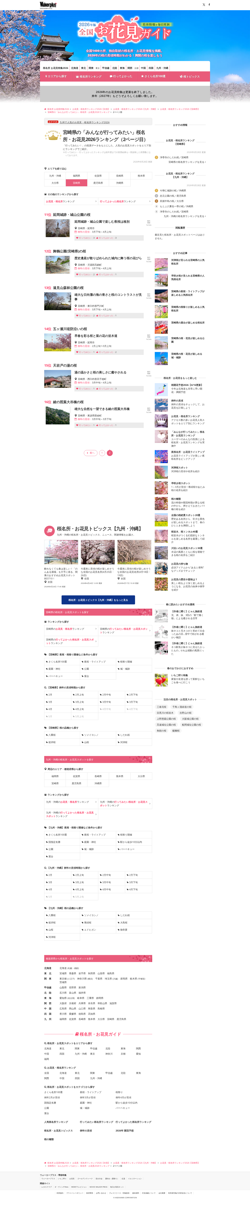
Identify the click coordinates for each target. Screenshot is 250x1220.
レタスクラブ (46, 1187)
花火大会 (99, 1178)
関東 (91, 68)
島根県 (101, 1008)
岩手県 (82, 973)
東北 (83, 68)
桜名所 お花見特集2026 (55, 68)
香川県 (63, 1013)
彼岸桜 (52, 742)
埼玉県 (108, 978)
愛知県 (63, 998)
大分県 (55, 182)
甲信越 (105, 68)
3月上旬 (79, 701)
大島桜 (123, 922)
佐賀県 (98, 175)
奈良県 (91, 1003)
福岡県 (76, 175)
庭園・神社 (54, 668)
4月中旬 (106, 889)
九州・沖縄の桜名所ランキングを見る (184, 216)
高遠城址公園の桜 (166, 724)
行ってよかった (122, 76)
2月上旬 (79, 694)
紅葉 (123, 1178)
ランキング (60, 201)
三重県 (90, 998)
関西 (130, 68)
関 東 (47, 978)
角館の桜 (161, 730)
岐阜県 (80, 998)
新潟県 (82, 987)
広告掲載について (149, 1193)
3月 (50, 701)
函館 (76, 968)
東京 (98, 68)
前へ (92, 452)
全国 (46, 1073)
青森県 (72, 973)
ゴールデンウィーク (85, 1178)
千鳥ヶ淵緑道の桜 (181, 706)
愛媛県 (72, 1013)
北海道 (74, 68)
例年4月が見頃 (123, 1097)
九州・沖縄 (162, 68)
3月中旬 (106, 701)
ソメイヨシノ (91, 734)
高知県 (91, 1013)
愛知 (138, 1053)
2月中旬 (106, 694)
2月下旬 (133, 694)
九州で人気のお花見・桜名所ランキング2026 (85, 122)
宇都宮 (141, 978)
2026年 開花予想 (125, 1130)
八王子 (71, 978)
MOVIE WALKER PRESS (98, 1187)
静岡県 (99, 998)
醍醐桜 (176, 730)
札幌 (70, 968)
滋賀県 (113, 1003)
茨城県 (63, 982)
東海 (122, 68)
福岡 (46, 1059)
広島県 (63, 1008)
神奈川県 (82, 978)
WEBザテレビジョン (79, 1187)
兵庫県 (82, 1003)
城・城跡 (125, 668)
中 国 (47, 1008)
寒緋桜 (87, 922)
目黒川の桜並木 (165, 712)
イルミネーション (135, 1178)
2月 (50, 694)
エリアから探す (57, 76)
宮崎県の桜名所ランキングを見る (186, 162)
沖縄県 (119, 182)
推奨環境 (89, 1193)
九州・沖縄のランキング (67, 801)
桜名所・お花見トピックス (58, 1130)
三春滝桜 (161, 706)
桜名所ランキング (91, 76)
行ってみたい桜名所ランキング (96, 1121)
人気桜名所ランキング (56, 1121)
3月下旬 (133, 701)
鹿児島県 (98, 182)
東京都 (63, 978)
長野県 (72, 987)
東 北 (47, 973)
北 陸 (47, 992)
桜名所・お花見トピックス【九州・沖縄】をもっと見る (98, 600)
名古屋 (71, 998)
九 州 (47, 1019)
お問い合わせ (101, 1193)
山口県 (82, 1008)
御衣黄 (123, 929)
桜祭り (119, 1092)
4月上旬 (79, 709)
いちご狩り (62, 1178)
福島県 (110, 973)
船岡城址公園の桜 (191, 724)
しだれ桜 (125, 734)
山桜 (86, 742)
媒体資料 (135, 1193)
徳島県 (82, 1013)
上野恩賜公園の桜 (166, 718)
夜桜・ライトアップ (95, 661)
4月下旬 (133, 889)
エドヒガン (90, 929)
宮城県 (63, 973)
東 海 (47, 998)
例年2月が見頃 (52, 1097)
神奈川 (109, 1053)
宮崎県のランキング (65, 628)
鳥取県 (91, 1008)
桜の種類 (49, 1139)
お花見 (71, 1178)
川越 (115, 978)
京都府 (72, 1003)
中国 (143, 68)
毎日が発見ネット (117, 1187)
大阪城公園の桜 (190, 718)
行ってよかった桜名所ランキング (133, 1121)
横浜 (90, 978)
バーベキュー (55, 676)
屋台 (86, 676)
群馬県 (124, 978)
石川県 (63, 992)
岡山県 (72, 1008)
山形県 (101, 973)
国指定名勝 (54, 842)
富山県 (72, 992)
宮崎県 (55, 783)
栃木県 (133, 978)
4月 (50, 709)
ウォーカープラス (48, 1178)
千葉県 (98, 978)
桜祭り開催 (126, 661)
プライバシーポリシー (74, 1193)
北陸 (114, 68)
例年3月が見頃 (88, 1097)
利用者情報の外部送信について (180, 1193)
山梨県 (63, 987)
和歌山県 (102, 1003)
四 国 (47, 1013)
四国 (151, 68)
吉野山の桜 (185, 712)
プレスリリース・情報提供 (119, 1193)
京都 (136, 68)
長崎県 (119, 175)
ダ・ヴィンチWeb (61, 1187)
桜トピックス (192, 76)
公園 (86, 668)
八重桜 (52, 734)
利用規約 (60, 1193)
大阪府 (63, 1003)
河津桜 (123, 742)
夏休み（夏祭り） (112, 1178)
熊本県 (141, 175)
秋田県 (91, 973)
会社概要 (162, 1193)
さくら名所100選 (155, 76)
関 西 (47, 1003)
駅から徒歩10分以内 (131, 842)
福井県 (82, 992)
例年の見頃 (86, 1130)
